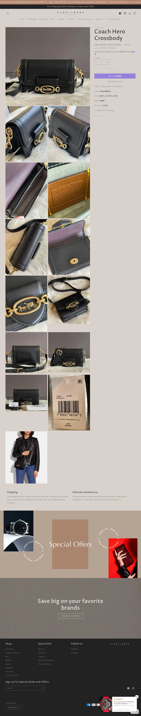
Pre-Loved (9, 671)
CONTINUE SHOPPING (70, 616)
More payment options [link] (115, 81)
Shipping (97, 48)
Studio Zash (132, 708)
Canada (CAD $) (13, 707)
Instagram (75, 653)
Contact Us (42, 653)
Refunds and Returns (46, 660)
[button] (7, 13)
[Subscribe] (42, 688)
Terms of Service (44, 664)
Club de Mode (116, 708)
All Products (10, 649)
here (120, 499)
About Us (41, 649)
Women (8, 660)
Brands (8, 664)
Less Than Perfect (12, 675)
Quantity (97, 58)
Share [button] (99, 116)
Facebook (74, 649)
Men (7, 656)
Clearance (9, 668)
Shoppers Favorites (12, 653)
